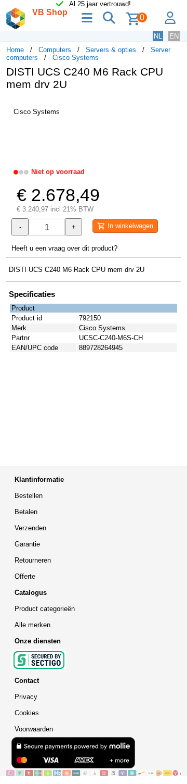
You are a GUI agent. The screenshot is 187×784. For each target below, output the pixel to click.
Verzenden (30, 528)
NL (158, 36)
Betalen (26, 512)
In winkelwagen (129, 226)
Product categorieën (45, 609)
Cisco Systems (75, 57)
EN (174, 36)
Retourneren (33, 560)
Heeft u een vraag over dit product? (64, 248)
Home (15, 50)
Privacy (26, 697)
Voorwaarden (34, 729)
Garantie (27, 544)
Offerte (25, 576)
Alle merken (32, 625)
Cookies (27, 713)
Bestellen (29, 496)
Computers (54, 50)
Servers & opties (111, 50)
